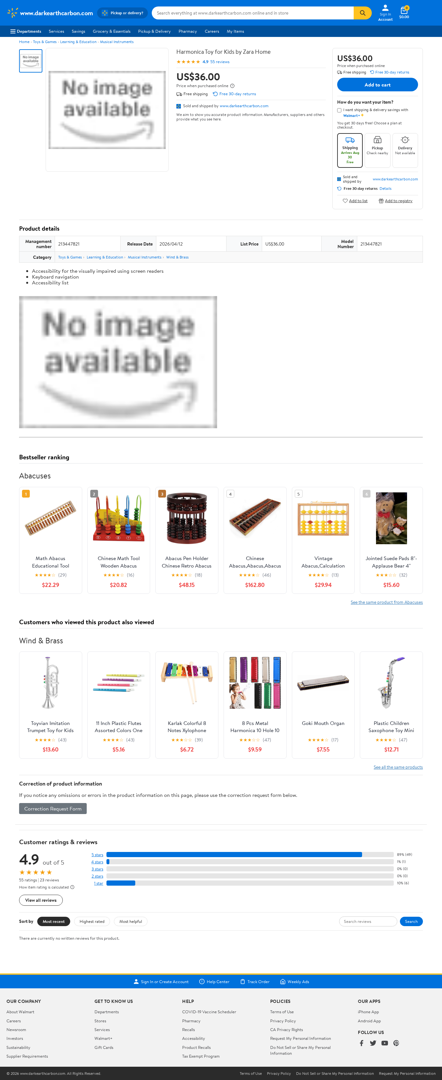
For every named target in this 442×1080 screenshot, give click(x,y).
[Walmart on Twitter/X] (373, 1044)
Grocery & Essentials (111, 31)
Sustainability (18, 1047)
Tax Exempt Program (201, 1056)
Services (56, 31)
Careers (212, 31)
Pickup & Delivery (154, 31)
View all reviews (41, 900)
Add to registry (399, 200)
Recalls (188, 1029)
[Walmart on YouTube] (384, 1044)
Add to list (358, 200)
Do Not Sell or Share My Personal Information (335, 1073)
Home (24, 41)
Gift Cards (103, 1047)
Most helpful (130, 921)
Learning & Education (78, 41)
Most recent (54, 921)
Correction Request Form (53, 808)
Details (386, 188)
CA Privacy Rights (286, 1029)
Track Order (259, 981)
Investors (14, 1038)
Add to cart (378, 84)
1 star (98, 883)
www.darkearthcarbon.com (244, 106)
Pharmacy (188, 31)
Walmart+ (103, 1038)
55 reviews (219, 61)
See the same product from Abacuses (387, 602)
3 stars (97, 869)
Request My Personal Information (300, 1038)
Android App (369, 1021)
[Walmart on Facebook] (361, 1044)
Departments (29, 31)
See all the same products (398, 767)
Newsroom (16, 1029)
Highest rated (92, 921)
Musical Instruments (117, 41)
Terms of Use (282, 1012)
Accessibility (193, 1038)
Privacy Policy (283, 1021)
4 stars (97, 861)
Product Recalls (196, 1047)
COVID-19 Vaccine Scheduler (209, 1012)
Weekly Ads (298, 981)
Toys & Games (45, 41)
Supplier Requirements (27, 1056)
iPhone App (368, 1012)
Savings (78, 31)
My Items (235, 31)
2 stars (97, 876)
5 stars (97, 854)
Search (411, 921)
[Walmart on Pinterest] (396, 1044)
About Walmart (20, 1012)
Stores (100, 1021)
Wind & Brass (177, 257)
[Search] (363, 12)
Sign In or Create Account (165, 981)
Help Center (218, 981)
